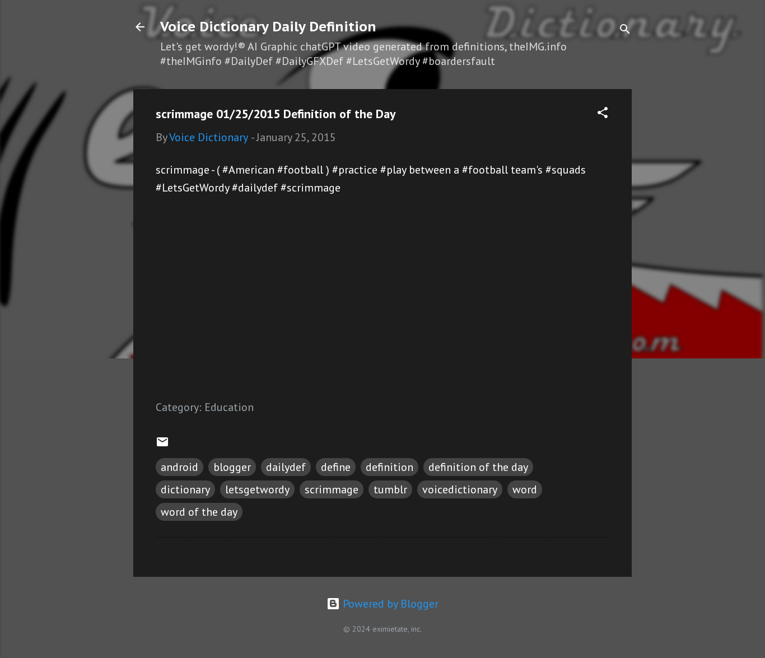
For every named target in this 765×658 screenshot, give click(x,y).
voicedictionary (459, 489)
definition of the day (478, 467)
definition (389, 467)
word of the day (199, 512)
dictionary (185, 489)
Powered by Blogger (389, 603)
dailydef (286, 467)
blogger (232, 467)
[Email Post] (162, 444)
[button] (602, 114)
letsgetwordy (257, 489)
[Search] (625, 30)
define (336, 467)
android (179, 467)
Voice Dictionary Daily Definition (268, 26)
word (524, 489)
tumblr (390, 489)
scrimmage (331, 489)
